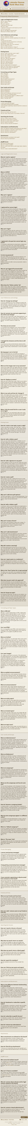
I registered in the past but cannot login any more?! (11, 27)
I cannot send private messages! (7, 103)
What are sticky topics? (6, 81)
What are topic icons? (5, 84)
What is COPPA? (4, 22)
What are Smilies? (4, 76)
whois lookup (9, 1088)
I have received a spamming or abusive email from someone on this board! (14, 106)
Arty (11, 1123)
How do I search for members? (7, 122)
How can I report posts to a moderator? (9, 65)
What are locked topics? (6, 82)
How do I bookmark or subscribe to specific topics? (11, 129)
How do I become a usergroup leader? (8, 94)
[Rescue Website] (14, 3)
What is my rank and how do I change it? (9, 47)
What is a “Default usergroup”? (7, 96)
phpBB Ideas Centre (6, 1075)
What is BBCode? (4, 73)
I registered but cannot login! (7, 25)
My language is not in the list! (7, 43)
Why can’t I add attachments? (7, 62)
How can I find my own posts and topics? (9, 123)
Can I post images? (5, 77)
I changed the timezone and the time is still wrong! (11, 41)
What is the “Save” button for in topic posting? (10, 66)
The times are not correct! (6, 40)
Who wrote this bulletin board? (7, 143)
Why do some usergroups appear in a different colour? (12, 95)
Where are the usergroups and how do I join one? (11, 93)
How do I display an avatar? (6, 45)
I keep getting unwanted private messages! (10, 104)
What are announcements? (6, 80)
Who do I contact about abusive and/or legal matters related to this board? (14, 147)
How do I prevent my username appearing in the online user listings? (13, 38)
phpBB (24, 359)
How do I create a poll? (5, 57)
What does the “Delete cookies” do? (8, 31)
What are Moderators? (5, 90)
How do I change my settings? (7, 36)
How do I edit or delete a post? (7, 54)
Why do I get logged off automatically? (9, 30)
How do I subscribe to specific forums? (9, 131)
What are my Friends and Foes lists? (8, 112)
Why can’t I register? (5, 23)
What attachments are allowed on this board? (10, 137)
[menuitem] (22, 1119)
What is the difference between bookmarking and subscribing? (13, 128)
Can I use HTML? (4, 75)
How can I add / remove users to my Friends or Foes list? (13, 113)
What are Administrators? (6, 89)
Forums (10, 9)
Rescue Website (5, 8)
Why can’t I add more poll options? (8, 58)
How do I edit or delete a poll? (7, 59)
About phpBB (10, 1065)
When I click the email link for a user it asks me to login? (12, 48)
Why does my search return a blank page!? (10, 120)
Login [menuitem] (26, 9)
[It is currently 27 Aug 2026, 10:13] (26, 14)
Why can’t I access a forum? (7, 61)
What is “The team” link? (6, 98)
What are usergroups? (5, 91)
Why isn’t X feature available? (7, 144)
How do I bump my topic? (6, 68)
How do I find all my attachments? (8, 138)
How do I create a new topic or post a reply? (10, 53)
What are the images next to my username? (10, 44)
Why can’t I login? (4, 26)
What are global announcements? (8, 79)
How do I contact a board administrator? (9, 148)
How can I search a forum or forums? (8, 118)
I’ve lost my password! (5, 29)
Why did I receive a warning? (7, 63)
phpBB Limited (9, 1062)
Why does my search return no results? (9, 119)
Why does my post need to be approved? (9, 67)
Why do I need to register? (6, 21)
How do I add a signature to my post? (8, 55)
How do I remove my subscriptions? (8, 132)
